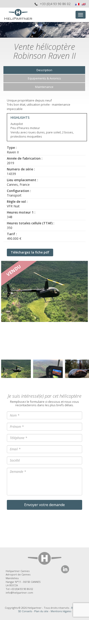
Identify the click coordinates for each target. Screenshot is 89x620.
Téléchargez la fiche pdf (30, 252)
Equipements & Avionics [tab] (44, 78)
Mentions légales (61, 611)
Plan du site (41, 611)
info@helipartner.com (19, 592)
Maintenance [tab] (44, 87)
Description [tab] (44, 70)
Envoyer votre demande (44, 504)
